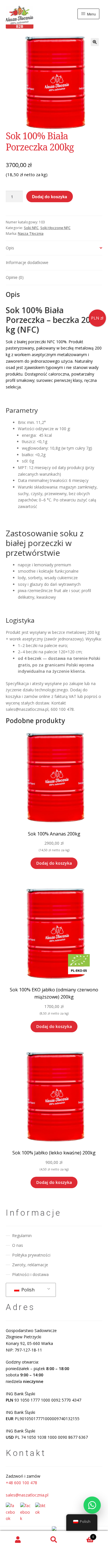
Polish (27, 1290)
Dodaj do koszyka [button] (54, 863)
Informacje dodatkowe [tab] (27, 262)
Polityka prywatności (31, 1255)
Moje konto (18, 1539)
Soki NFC (31, 227)
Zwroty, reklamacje (30, 1264)
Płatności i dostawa (30, 1274)
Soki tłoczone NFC (55, 227)
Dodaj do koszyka (49, 196)
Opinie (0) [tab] (15, 277)
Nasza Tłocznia (30, 233)
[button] (95, 42)
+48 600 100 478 (21, 1482)
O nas (17, 1245)
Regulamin (22, 1235)
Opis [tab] (10, 248)
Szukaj (54, 1539)
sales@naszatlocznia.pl (27, 1495)
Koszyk (83, 1535)
